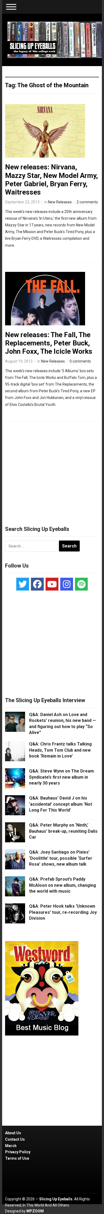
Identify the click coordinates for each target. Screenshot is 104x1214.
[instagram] (66, 584)
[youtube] (52, 584)
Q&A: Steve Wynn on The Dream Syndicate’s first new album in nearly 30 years (61, 777)
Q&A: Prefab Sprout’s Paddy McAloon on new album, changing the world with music (62, 885)
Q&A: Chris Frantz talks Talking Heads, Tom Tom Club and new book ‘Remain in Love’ (60, 750)
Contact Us (15, 1139)
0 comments (80, 361)
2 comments (87, 202)
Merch (11, 1146)
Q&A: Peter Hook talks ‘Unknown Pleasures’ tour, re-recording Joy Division (63, 912)
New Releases (60, 202)
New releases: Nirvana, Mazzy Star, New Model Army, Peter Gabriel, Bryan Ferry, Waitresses (51, 179)
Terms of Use (17, 1158)
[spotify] (81, 584)
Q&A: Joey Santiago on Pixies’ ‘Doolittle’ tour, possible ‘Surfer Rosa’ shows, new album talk (60, 858)
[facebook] (37, 584)
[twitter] (22, 584)
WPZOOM (35, 1211)
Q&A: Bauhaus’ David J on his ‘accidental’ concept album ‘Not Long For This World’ (60, 804)
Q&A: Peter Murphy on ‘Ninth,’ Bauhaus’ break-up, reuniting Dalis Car (63, 831)
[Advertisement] (52, 471)
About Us (13, 1133)
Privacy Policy (17, 1152)
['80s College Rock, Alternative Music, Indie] (54, 39)
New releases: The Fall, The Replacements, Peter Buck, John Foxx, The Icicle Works (48, 343)
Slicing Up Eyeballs (56, 1199)
